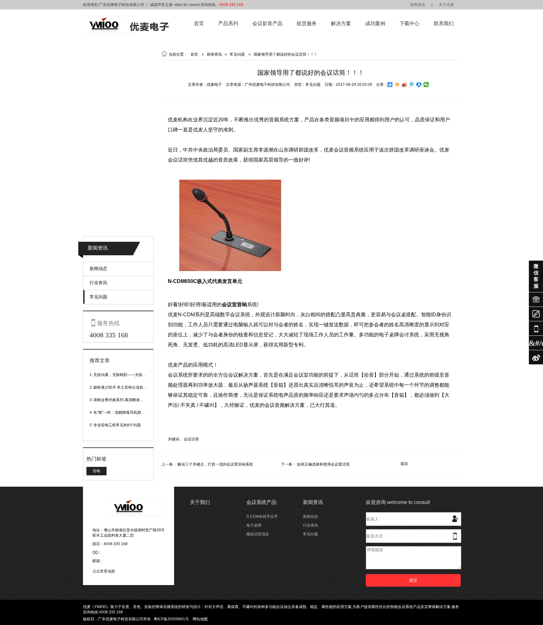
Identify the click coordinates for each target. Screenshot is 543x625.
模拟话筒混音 (257, 534)
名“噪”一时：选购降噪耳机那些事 (121, 412)
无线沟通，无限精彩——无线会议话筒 (125, 375)
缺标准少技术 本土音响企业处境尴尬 (124, 387)
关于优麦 (446, 5)
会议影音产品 (267, 23)
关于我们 (200, 502)
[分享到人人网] (419, 84)
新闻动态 (98, 268)
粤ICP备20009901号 (171, 619)
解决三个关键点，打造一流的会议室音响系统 (215, 464)
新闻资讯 (417, 5)
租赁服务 (307, 23)
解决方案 (341, 23)
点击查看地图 (103, 571)
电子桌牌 (253, 525)
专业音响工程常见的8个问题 (117, 425)
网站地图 (200, 619)
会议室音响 (234, 304)
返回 (404, 464)
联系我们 (444, 23)
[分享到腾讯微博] (411, 84)
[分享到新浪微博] (404, 84)
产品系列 (228, 23)
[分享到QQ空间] (397, 84)
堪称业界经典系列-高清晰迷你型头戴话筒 (127, 400)
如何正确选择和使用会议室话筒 (323, 464)
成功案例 (375, 23)
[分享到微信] (426, 84)
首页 (199, 23)
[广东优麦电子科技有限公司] (126, 33)
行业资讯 (98, 282)
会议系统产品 (261, 502)
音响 (96, 471)
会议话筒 (191, 439)
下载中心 (409, 23)
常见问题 (98, 296)
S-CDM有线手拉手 (262, 516)
